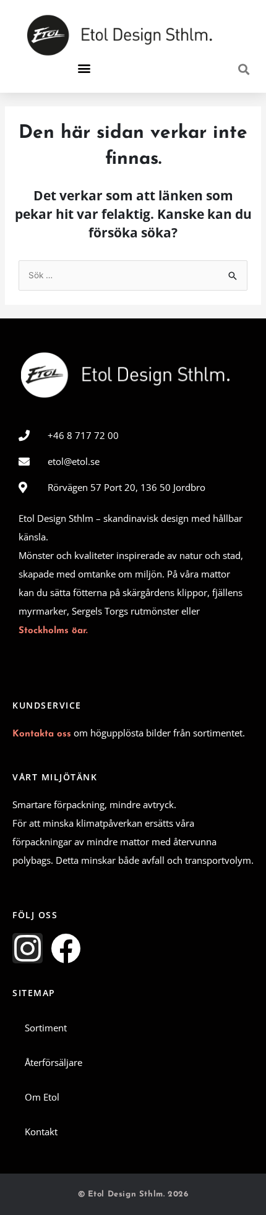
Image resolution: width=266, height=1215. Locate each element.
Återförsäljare (53, 1062)
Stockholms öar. (53, 631)
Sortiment (46, 1027)
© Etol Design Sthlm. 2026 (133, 1194)
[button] (84, 68)
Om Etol (42, 1097)
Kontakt (41, 1131)
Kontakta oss (41, 734)
